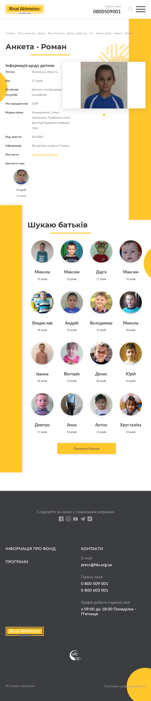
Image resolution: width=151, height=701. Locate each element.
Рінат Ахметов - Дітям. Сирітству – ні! (70, 33)
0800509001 (107, 11)
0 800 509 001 (94, 583)
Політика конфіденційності (124, 686)
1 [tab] (104, 115)
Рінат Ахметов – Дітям (31, 33)
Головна (10, 33)
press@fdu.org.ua (96, 564)
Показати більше (86, 448)
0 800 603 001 (94, 590)
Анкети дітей (103, 33)
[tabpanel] (104, 85)
